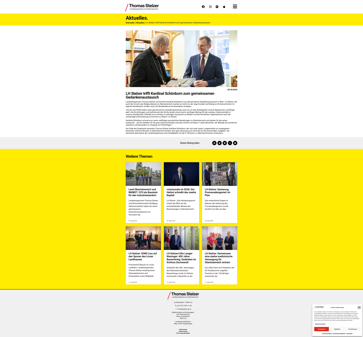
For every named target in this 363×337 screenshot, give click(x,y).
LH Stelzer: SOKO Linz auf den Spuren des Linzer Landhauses (143, 256)
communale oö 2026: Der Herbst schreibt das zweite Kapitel (181, 192)
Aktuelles (140, 23)
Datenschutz (183, 331)
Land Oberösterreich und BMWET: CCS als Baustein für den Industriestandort (143, 192)
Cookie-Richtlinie (327, 333)
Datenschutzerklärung (339, 333)
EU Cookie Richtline (183, 333)
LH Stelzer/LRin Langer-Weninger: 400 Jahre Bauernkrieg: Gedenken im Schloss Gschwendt (181, 258)
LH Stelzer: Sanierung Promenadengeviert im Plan (217, 192)
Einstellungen (353, 329)
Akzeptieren (321, 329)
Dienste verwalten (320, 324)
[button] (359, 307)
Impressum (349, 333)
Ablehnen (337, 329)
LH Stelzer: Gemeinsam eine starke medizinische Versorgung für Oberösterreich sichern (218, 258)
